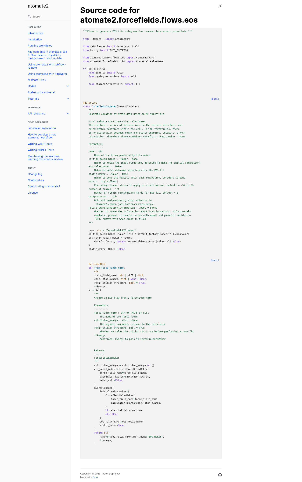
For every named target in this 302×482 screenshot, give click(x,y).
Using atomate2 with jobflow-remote (47, 66)
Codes (32, 86)
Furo (95, 477)
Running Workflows (40, 45)
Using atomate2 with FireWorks (47, 73)
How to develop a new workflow (42, 136)
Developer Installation (42, 128)
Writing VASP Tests (40, 143)
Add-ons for (42, 92)
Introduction (36, 33)
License (33, 192)
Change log (35, 174)
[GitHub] (220, 475)
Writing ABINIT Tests (41, 150)
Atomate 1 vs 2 (37, 80)
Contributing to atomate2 (44, 186)
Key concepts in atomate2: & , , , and (47, 55)
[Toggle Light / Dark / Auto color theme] (220, 6)
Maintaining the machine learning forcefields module (45, 158)
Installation (35, 39)
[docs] (215, 98)
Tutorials (33, 98)
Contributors (36, 180)
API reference (36, 113)
